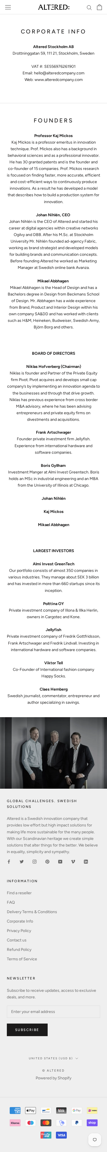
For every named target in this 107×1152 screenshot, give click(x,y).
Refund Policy (19, 949)
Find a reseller (19, 893)
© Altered (53, 1070)
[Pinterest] (47, 861)
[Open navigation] (8, 7)
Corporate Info (20, 921)
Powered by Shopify (53, 1078)
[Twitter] (22, 861)
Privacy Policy (19, 930)
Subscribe (27, 1030)
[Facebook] (9, 861)
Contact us (17, 940)
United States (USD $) (51, 1058)
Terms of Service (22, 959)
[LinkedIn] (86, 861)
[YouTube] (60, 861)
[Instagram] (35, 861)
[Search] (89, 7)
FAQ (11, 902)
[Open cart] (99, 7)
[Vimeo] (73, 861)
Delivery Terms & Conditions (32, 911)
